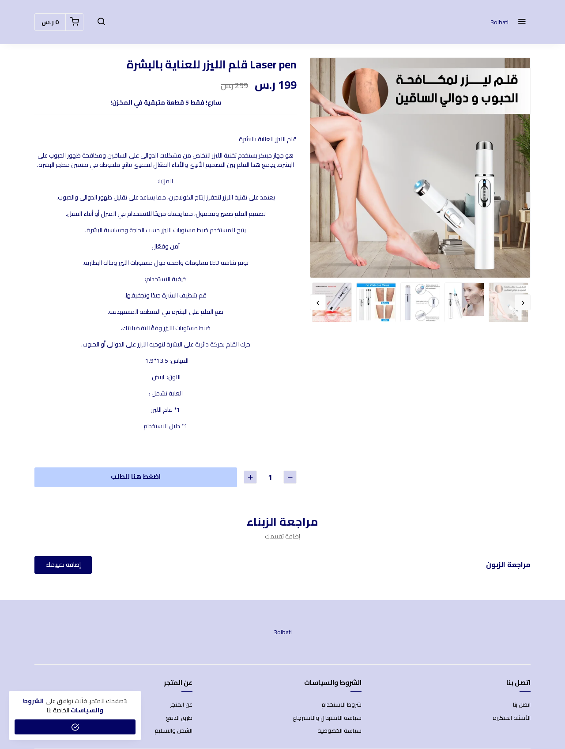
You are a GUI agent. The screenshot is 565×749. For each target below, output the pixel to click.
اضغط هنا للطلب (136, 476)
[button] (522, 22)
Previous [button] (523, 302)
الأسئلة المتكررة (512, 718)
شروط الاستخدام (341, 704)
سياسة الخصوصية (339, 730)
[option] (420, 168)
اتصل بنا (522, 704)
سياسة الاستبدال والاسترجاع (327, 718)
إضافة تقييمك (63, 564)
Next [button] (318, 302)
